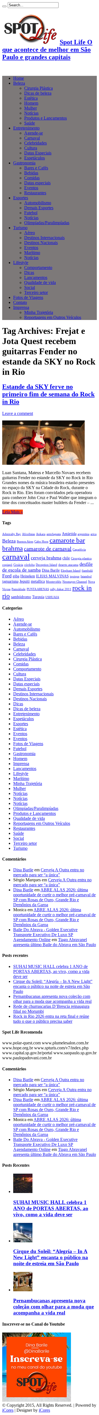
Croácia (18, 564)
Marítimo (32, 252)
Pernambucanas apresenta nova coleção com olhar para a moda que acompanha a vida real (52, 999)
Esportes (20, 197)
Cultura (30, 148)
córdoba (29, 564)
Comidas (32, 177)
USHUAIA (52, 597)
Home (18, 78)
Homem (31, 103)
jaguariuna (10, 581)
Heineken (27, 576)
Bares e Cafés (36, 168)
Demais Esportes (38, 207)
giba (16, 576)
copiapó (7, 564)
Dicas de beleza (37, 93)
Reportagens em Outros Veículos (52, 317)
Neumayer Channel (74, 581)
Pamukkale (19, 589)
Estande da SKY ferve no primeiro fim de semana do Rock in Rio (48, 394)
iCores (7, 1410)
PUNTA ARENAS (38, 589)
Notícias (31, 113)
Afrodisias (28, 534)
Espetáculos (34, 158)
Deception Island (46, 564)
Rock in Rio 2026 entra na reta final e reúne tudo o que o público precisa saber (51, 1019)
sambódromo (21, 597)
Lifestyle (20, 262)
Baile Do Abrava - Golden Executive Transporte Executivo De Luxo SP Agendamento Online (45, 934)
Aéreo (29, 232)
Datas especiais (37, 182)
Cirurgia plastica (81, 558)
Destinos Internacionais (44, 237)
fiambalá (87, 570)
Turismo (20, 227)
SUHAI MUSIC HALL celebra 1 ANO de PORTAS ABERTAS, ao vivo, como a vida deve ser (51, 971)
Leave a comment (17, 413)
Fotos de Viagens (28, 297)
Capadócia (79, 549)
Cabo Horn (41, 541)
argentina (83, 534)
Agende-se (33, 133)
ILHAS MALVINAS (52, 576)
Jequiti (25, 581)
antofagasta (53, 534)
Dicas (29, 272)
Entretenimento (26, 128)
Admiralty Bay (11, 534)
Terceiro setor (36, 292)
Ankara (40, 534)
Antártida (69, 533)
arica (93, 534)
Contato (20, 302)
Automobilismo (37, 202)
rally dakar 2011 (60, 589)
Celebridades (35, 143)
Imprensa (21, 307)
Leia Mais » (12, 512)
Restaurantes (35, 192)
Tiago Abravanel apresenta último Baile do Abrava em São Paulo (54, 942)
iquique (74, 576)
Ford (7, 576)
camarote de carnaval (48, 549)
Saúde (29, 123)
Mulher (30, 108)
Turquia (38, 597)
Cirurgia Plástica (38, 88)
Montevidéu (53, 581)
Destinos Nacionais (41, 242)
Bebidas (31, 173)
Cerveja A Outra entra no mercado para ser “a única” (48, 872)
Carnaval (32, 138)
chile (66, 558)
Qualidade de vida (40, 282)
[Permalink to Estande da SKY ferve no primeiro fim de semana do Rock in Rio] (43, 463)
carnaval (16, 556)
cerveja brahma (46, 558)
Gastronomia (24, 163)
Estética (31, 98)
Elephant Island (71, 570)
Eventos (31, 187)
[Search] (4, 6)
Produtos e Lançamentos (45, 118)
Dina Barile (51, 570)
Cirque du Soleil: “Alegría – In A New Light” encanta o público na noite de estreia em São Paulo (52, 986)
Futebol (30, 212)
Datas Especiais (37, 153)
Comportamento (38, 267)
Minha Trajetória (38, 312)
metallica (38, 581)
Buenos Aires (25, 541)
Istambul (86, 576)
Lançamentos (35, 277)
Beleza (19, 83)
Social (29, 287)
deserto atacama (68, 564)
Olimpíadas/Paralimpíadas (46, 222)
